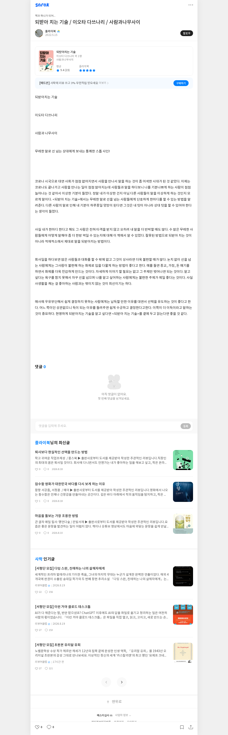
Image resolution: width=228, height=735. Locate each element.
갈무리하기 (182, 727)
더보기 (191, 5)
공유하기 (191, 727)
